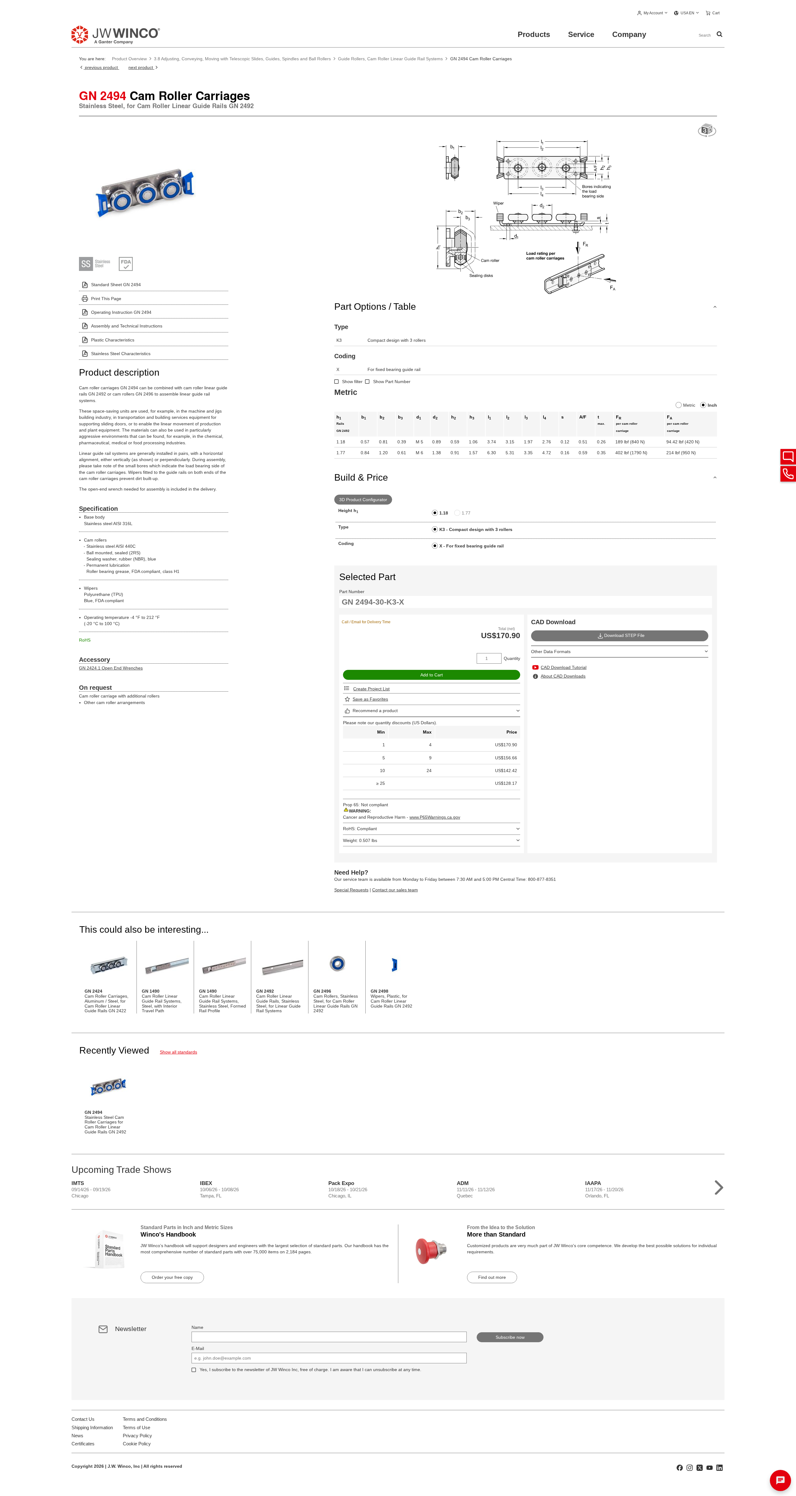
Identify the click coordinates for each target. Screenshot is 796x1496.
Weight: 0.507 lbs (360, 840)
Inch (712, 405)
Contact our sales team (395, 889)
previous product (101, 67)
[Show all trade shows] (719, 1186)
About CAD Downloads (563, 676)
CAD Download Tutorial (563, 667)
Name (197, 1327)
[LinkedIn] (719, 1467)
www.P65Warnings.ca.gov (435, 817)
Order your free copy (172, 1277)
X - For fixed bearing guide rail (471, 545)
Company (629, 34)
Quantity (512, 658)
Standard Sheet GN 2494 (116, 284)
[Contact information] (788, 474)
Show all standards (178, 1052)
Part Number (351, 591)
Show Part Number (391, 381)
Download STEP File (624, 635)
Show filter (352, 381)
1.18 (443, 512)
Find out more (492, 1277)
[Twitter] (700, 1467)
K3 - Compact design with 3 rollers (475, 529)
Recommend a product (375, 710)
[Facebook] (680, 1467)
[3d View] (707, 130)
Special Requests (351, 889)
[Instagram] (690, 1467)
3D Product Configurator (363, 499)
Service (581, 34)
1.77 (466, 512)
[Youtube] (710, 1467)
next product (141, 67)
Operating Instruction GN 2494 (121, 312)
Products (534, 34)
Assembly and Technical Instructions (126, 325)
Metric (689, 405)
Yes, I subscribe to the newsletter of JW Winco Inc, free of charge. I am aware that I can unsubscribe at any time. (310, 1369)
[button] (652, 13)
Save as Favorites (370, 699)
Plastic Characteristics (112, 339)
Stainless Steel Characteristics (120, 353)
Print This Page (106, 298)
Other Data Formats (551, 651)
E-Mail (198, 1348)
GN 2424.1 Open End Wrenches (111, 668)
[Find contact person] (788, 456)
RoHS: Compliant (360, 828)
